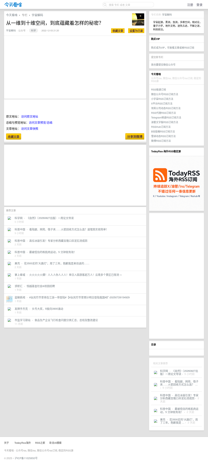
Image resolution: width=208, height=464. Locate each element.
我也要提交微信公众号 (163, 64)
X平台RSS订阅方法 (161, 103)
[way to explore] (13, 6)
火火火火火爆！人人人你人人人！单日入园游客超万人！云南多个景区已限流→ (75, 274)
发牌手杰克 (21, 308)
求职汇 (19, 286)
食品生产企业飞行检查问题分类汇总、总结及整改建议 (66, 320)
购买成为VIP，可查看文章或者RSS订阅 (172, 47)
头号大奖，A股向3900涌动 (47, 308)
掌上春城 (20, 274)
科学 (33, 30)
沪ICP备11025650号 (26, 458)
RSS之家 (40, 443)
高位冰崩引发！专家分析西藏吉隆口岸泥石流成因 (179, 396)
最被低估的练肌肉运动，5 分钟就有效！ (179, 410)
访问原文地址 (29, 116)
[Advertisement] (176, 276)
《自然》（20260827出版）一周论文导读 (179, 372)
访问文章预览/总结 (40, 122)
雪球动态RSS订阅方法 (163, 136)
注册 (190, 4)
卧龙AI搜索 (55, 443)
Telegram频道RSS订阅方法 (166, 117)
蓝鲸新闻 (20, 297)
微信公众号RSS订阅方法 (164, 94)
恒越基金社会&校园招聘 (41, 286)
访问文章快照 (29, 128)
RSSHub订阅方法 (161, 126)
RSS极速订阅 (158, 89)
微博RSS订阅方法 (161, 140)
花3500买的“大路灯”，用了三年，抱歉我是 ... (179, 421)
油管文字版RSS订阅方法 (164, 122)
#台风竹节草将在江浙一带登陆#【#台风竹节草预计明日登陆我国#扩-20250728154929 (79, 297)
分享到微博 (134, 136)
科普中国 (165, 381)
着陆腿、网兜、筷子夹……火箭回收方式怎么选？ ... (179, 382)
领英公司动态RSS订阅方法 (166, 108)
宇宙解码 (167, 14)
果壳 (162, 419)
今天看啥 (11, 15)
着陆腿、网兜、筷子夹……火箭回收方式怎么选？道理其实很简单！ (68, 229)
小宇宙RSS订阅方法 (162, 98)
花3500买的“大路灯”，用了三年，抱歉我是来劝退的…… (56, 263)
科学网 (164, 371)
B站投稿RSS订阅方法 (163, 131)
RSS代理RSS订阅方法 (163, 112)
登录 (199, 4)
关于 (6, 443)
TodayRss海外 (22, 443)
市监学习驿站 (22, 320)
